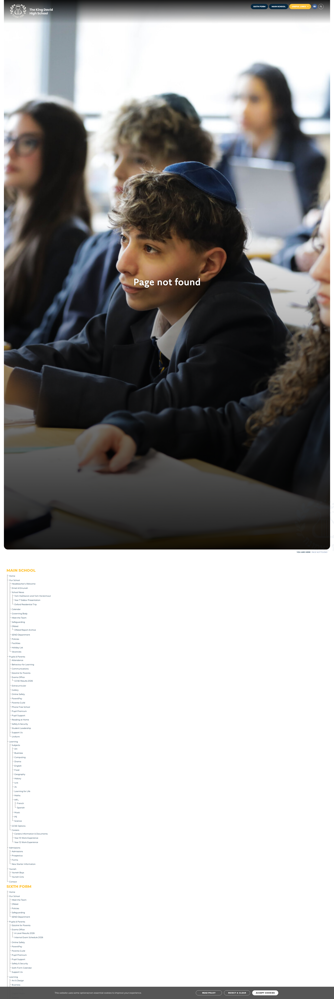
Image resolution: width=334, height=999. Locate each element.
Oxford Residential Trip (25, 604)
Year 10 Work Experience (26, 838)
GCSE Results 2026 (23, 681)
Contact (13, 881)
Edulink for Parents (21, 673)
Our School (14, 580)
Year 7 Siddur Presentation (27, 600)
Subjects (16, 745)
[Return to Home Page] (39, 11)
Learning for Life (22, 791)
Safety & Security (20, 724)
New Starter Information (23, 864)
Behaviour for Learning (23, 664)
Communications (20, 668)
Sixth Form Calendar (22, 967)
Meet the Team (19, 617)
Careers (15, 830)
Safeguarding (18, 622)
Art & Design (18, 980)
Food (16, 770)
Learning (13, 741)
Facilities (16, 643)
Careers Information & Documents (31, 833)
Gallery (15, 690)
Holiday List (17, 647)
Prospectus (17, 855)
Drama (17, 761)
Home (12, 576)
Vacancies (16, 651)
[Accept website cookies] (265, 992)
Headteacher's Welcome (23, 583)
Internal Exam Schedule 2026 (28, 937)
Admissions (14, 847)
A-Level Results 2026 (24, 933)
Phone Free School (21, 707)
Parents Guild (18, 702)
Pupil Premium (19, 711)
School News (18, 592)
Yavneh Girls (18, 877)
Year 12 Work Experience (26, 842)
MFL (16, 799)
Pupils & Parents (17, 656)
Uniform (16, 736)
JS (15, 787)
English (18, 765)
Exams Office (18, 677)
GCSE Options (18, 826)
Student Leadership (21, 728)
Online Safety (18, 694)
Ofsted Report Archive (25, 630)
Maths (17, 795)
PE (15, 816)
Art (15, 748)
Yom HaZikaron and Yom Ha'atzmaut (32, 596)
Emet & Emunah (20, 588)
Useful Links (299, 6)
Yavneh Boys (18, 872)
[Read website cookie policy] (209, 992)
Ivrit (16, 782)
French (20, 803)
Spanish (21, 807)
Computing (20, 757)
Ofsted (15, 626)
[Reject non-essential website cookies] (237, 992)
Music (17, 812)
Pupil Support (18, 715)
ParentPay (17, 698)
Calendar (16, 609)
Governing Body (19, 613)
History (17, 778)
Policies (15, 639)
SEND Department (21, 634)
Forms (15, 860)
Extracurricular (19, 685)
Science (18, 821)
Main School (279, 6)
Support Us (17, 732)
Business (18, 753)
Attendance (17, 660)
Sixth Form (259, 6)
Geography (19, 774)
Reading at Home (20, 719)
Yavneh (12, 869)
